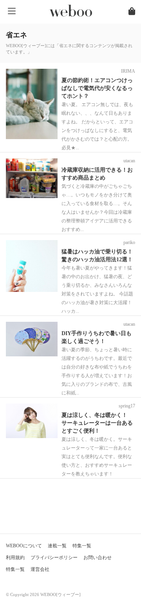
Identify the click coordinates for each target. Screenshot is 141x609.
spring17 (127, 406)
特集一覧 (81, 545)
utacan (129, 160)
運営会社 (40, 569)
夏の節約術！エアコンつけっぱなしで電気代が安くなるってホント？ (97, 88)
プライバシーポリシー (54, 557)
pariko (129, 242)
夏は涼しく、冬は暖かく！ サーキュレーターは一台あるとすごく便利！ (97, 423)
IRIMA (128, 71)
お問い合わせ (97, 557)
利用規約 (15, 557)
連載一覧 (57, 545)
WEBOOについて (24, 545)
